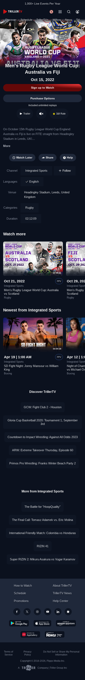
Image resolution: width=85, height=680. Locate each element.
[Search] (68, 11)
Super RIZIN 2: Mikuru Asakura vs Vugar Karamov (42, 559)
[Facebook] (16, 611)
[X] (27, 611)
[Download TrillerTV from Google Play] (19, 623)
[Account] (77, 11)
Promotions (21, 601)
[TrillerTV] (12, 12)
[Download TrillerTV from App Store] (42, 623)
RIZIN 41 (42, 546)
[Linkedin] (57, 611)
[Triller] (68, 611)
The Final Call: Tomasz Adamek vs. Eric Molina (42, 519)
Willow (57, 19)
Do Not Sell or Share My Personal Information (61, 653)
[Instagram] (37, 611)
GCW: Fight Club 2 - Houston (42, 407)
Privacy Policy (27, 653)
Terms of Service (8, 653)
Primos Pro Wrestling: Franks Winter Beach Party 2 (42, 463)
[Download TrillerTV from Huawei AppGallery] (30, 634)
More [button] (6, 146)
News (68, 19)
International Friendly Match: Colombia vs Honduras (42, 533)
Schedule (26, 19)
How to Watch (23, 585)
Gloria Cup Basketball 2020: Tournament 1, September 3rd (43, 422)
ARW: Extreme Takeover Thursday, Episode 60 (42, 450)
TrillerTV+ (42, 19)
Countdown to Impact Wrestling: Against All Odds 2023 (43, 437)
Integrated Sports (36, 170)
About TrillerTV (62, 585)
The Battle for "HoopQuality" (42, 506)
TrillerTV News (62, 593)
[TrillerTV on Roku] (55, 634)
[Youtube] (47, 611)
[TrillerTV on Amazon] (66, 623)
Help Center (60, 601)
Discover (10, 19)
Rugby (29, 207)
